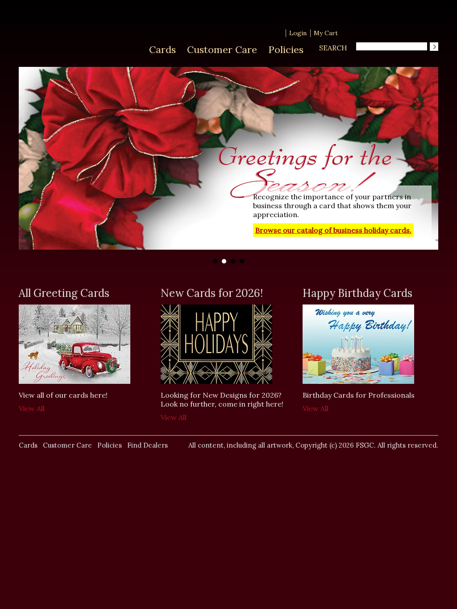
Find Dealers (147, 445)
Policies (285, 49)
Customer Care (222, 49)
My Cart (326, 33)
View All (32, 408)
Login (298, 33)
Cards (162, 49)
